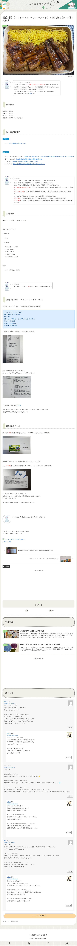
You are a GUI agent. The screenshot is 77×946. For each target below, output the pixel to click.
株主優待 (7, 566)
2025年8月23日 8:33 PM (12, 878)
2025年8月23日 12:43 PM (9, 767)
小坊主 (9, 733)
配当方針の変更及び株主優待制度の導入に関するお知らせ (29, 164)
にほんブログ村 (7, 541)
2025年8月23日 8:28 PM (12, 803)
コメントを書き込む (39, 915)
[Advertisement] (38, 585)
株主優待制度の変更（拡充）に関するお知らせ (29, 159)
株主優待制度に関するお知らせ (17, 143)
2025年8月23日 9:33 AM (9, 703)
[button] (70, 502)
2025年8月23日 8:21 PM (12, 735)
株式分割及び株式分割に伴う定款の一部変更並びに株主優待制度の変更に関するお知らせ (49, 156)
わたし (5, 701)
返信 (70, 727)
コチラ (30, 93)
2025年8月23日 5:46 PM (9, 842)
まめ (5, 840)
